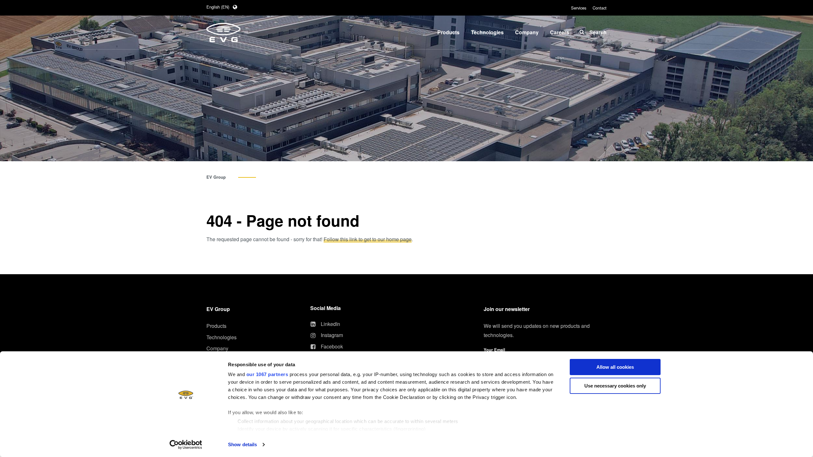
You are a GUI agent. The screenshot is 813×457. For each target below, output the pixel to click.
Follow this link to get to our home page (368, 239)
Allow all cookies (615, 367)
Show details (242, 444)
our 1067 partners (267, 374)
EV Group (216, 177)
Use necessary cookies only (615, 385)
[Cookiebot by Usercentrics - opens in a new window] (186, 444)
